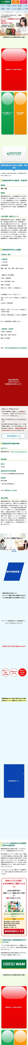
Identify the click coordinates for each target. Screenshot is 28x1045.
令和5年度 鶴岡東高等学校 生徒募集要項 (16, 348)
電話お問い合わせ (15, 2)
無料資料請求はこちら (14, 931)
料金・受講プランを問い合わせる (7, 113)
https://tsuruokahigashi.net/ (19, 452)
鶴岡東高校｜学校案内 (11, 490)
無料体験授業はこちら (14, 436)
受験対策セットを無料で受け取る (13, 69)
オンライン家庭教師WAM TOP (7, 12)
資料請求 (23, 2)
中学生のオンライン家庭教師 (22, 12)
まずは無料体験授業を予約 (20, 113)
